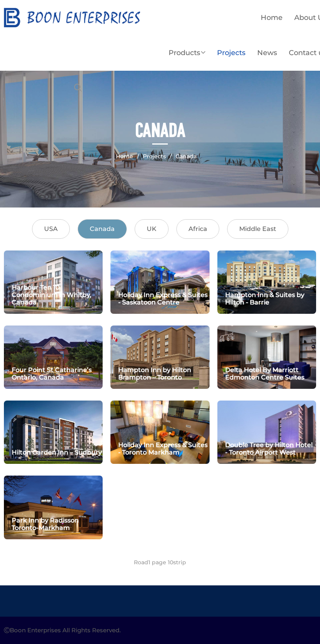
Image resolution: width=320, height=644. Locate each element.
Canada (186, 156)
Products (184, 52)
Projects (231, 52)
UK (151, 229)
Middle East (257, 229)
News (267, 52)
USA (51, 229)
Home (272, 17)
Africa (197, 229)
